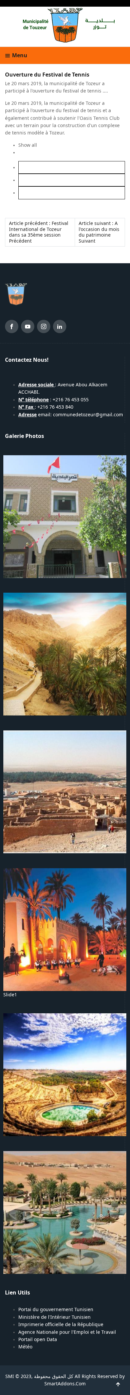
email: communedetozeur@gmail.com (70, 414)
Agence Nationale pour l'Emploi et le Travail (67, 1332)
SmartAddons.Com (65, 1383)
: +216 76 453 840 (45, 407)
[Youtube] (27, 327)
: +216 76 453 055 (53, 399)
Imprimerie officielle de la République (60, 1324)
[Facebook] (11, 327)
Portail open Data (37, 1339)
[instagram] (43, 327)
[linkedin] (59, 327)
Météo (25, 1346)
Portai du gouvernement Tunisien (55, 1309)
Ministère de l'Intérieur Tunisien (54, 1317)
